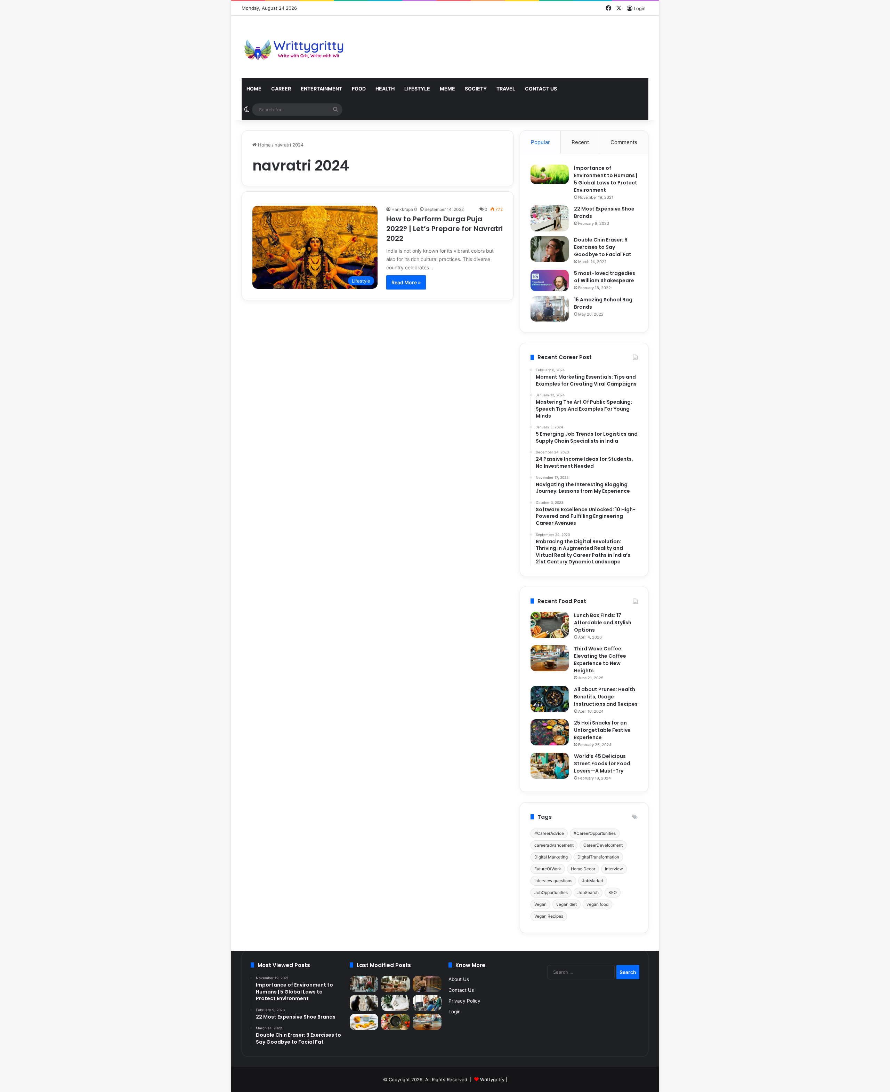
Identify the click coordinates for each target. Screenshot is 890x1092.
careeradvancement (554, 845)
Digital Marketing (551, 857)
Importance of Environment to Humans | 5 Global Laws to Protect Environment (605, 179)
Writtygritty (492, 1079)
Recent (580, 142)
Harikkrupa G (404, 209)
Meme (447, 89)
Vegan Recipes (548, 916)
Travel (505, 89)
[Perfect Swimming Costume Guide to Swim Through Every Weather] (427, 984)
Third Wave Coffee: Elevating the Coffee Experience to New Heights (600, 659)
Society (476, 89)
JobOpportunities (551, 892)
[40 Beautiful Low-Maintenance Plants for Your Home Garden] (395, 1003)
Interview (614, 868)
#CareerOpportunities (595, 833)
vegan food (597, 904)
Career (281, 89)
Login (454, 1011)
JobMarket (592, 880)
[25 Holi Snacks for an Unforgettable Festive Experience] (550, 732)
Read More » (406, 282)
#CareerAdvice (549, 833)
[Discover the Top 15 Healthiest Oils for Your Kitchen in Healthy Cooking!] (395, 1022)
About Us (458, 979)
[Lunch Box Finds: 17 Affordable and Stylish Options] (550, 625)
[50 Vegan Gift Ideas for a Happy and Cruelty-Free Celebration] (395, 984)
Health (385, 89)
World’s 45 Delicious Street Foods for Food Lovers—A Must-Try (602, 763)
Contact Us (541, 89)
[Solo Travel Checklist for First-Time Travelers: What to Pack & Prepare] (364, 984)
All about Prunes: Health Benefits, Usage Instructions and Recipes (606, 696)
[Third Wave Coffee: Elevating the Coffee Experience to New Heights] (550, 658)
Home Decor (583, 868)
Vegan (540, 904)
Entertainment (321, 89)
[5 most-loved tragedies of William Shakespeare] (550, 280)
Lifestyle (417, 89)
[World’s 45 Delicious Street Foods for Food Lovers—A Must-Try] (550, 766)
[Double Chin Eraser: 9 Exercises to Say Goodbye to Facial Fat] (550, 249)
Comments (623, 142)
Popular (540, 142)
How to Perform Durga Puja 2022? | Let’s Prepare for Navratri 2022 (444, 228)
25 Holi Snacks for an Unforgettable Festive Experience (602, 730)
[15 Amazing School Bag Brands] (550, 309)
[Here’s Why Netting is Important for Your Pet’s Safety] (364, 1003)
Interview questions (553, 880)
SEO (612, 892)
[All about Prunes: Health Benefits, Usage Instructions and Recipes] (550, 699)
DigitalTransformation (598, 857)
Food (359, 89)
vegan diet (566, 904)
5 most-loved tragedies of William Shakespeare (604, 277)
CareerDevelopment (603, 845)
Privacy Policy (464, 1001)
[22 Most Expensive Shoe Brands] (550, 218)
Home (253, 89)
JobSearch (588, 892)
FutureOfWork (547, 868)
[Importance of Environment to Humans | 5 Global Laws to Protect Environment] (550, 174)
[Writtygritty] (294, 47)
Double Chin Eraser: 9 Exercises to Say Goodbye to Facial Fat (602, 247)
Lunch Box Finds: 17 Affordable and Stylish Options (602, 622)
